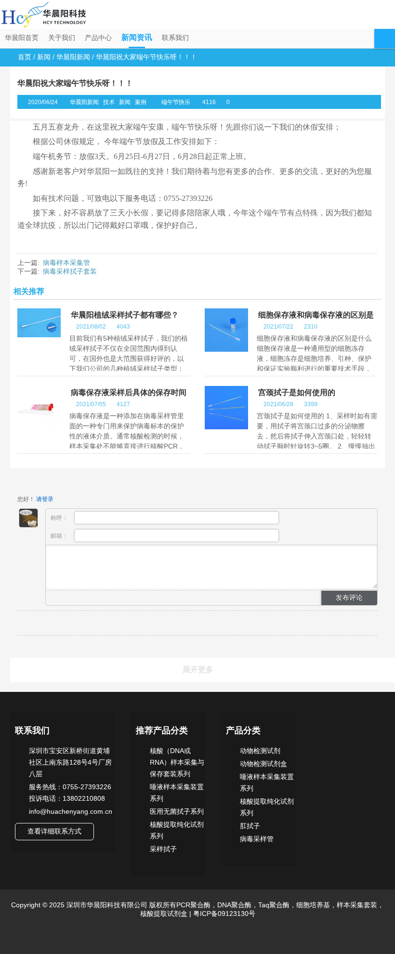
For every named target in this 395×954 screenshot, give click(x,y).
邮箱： (60, 535)
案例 (140, 102)
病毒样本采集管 (66, 262)
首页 (24, 57)
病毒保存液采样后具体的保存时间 (128, 392)
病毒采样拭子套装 (70, 271)
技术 (109, 102)
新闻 (44, 57)
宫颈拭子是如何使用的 (296, 392)
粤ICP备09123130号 (223, 913)
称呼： (60, 518)
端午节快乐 (175, 102)
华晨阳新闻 (73, 57)
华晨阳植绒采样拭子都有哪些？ (125, 315)
